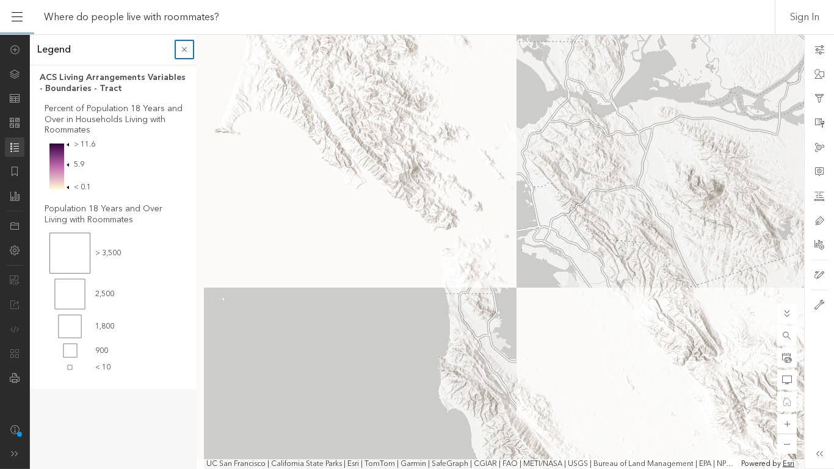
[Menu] (17, 17)
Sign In (804, 17)
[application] (417, 251)
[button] (787, 336)
